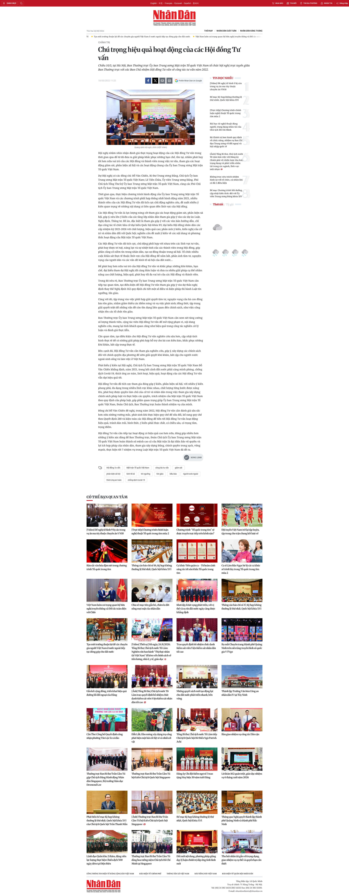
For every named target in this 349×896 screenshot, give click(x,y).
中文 (161, 3)
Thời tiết (218, 204)
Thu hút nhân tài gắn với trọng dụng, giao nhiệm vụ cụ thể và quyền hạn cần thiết (241, 860)
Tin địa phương (310, 3)
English (154, 3)
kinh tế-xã (131, 474)
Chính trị (104, 42)
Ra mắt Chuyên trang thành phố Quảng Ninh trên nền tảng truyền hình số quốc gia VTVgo (242, 648)
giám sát (178, 468)
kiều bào (173, 474)
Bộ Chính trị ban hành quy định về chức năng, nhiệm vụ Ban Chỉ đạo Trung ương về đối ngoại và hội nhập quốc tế (226, 142)
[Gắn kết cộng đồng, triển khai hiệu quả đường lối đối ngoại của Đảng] (107, 676)
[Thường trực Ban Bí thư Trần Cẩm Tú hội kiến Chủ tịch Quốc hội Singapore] (152, 759)
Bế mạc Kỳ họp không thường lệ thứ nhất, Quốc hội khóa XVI (226, 98)
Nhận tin (328, 3)
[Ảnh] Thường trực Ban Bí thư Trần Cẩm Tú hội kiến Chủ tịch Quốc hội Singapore (150, 820)
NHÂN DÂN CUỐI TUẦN (226, 31)
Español (187, 3)
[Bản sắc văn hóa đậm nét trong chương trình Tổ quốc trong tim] (107, 551)
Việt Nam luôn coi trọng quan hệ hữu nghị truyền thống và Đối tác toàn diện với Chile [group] (169, 36)
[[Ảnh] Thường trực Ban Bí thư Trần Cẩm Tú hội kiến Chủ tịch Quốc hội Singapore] (152, 802)
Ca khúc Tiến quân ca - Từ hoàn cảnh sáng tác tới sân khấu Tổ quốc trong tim (196, 569)
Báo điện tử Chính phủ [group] (150, 873)
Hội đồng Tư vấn (113, 468)
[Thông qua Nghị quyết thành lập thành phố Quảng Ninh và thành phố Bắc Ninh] (242, 802)
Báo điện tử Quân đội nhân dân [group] (237, 873)
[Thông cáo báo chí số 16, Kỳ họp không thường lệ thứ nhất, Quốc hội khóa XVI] (152, 551)
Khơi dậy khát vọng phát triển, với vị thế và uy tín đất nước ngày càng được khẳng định (196, 608)
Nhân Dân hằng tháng (251, 31)
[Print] (169, 81)
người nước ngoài (190, 474)
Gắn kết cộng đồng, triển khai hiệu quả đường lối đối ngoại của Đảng (107, 693)
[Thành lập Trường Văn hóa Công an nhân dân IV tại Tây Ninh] (242, 676)
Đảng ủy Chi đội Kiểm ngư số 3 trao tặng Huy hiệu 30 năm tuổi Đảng (195, 775)
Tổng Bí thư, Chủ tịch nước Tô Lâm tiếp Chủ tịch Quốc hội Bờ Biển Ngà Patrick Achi (197, 738)
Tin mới (293, 3)
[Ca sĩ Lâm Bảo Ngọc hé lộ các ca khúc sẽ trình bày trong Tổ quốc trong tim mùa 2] (242, 551)
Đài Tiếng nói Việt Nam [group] (206, 873)
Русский (178, 3)
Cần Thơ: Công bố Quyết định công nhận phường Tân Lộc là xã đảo (105, 736)
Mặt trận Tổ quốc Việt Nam (138, 468)
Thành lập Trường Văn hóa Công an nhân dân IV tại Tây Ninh (240, 693)
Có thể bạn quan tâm (107, 497)
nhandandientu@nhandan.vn (248, 891)
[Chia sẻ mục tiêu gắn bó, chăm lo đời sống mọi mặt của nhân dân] (152, 590)
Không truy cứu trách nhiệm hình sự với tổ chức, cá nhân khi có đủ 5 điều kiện (226, 179)
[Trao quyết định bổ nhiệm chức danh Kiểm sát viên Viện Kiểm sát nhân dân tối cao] (197, 629)
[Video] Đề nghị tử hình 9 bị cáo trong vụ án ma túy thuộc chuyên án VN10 (226, 86)
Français (168, 3)
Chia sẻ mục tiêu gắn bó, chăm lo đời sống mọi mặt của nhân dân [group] (243, 36)
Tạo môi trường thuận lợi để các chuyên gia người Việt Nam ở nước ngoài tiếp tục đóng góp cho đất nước (107, 648)
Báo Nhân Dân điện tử (174, 18)
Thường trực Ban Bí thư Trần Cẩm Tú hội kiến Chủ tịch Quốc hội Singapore (151, 775)
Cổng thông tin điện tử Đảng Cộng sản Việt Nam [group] (110, 873)
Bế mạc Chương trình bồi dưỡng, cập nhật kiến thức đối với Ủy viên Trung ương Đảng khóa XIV (226, 193)
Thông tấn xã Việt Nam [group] (178, 873)
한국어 (196, 3)
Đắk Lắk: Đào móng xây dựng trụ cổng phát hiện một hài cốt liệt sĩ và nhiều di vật (152, 738)
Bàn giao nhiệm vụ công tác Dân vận (240, 734)
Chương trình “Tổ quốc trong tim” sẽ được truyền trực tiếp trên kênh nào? (195, 531)
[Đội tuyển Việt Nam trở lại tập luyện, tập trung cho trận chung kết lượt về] (242, 515)
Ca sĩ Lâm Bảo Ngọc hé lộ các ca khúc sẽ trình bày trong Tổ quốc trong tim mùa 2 (241, 569)
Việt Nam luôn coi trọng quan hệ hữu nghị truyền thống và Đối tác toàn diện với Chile (106, 608)
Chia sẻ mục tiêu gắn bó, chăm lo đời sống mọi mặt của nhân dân (150, 606)
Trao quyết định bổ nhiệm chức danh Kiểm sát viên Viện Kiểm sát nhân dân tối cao (196, 648)
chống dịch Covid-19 (136, 480)
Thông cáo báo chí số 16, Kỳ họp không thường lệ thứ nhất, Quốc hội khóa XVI (152, 567)
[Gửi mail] (162, 81)
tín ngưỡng (145, 474)
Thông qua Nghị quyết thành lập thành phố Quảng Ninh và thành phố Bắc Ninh (242, 820)
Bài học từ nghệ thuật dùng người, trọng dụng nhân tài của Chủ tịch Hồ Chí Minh (225, 126)
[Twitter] (155, 81)
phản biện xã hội (113, 474)
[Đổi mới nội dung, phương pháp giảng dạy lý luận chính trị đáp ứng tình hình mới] (197, 841)
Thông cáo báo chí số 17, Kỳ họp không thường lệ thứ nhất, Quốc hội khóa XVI (241, 606)
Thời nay (208, 31)
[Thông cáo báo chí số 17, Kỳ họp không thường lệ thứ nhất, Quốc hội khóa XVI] (242, 590)
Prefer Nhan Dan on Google (190, 81)
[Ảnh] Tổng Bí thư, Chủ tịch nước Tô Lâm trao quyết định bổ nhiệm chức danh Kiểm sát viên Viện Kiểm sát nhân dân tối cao (152, 697)
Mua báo (279, 3)
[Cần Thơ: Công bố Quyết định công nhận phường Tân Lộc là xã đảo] (107, 719)
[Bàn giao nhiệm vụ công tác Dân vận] (242, 719)
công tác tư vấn (162, 468)
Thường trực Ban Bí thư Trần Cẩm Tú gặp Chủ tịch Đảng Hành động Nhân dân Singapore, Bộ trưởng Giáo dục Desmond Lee (106, 779)
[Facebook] (148, 81)
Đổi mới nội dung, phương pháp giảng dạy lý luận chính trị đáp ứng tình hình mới (196, 860)
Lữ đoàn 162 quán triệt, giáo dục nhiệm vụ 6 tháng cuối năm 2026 (242, 775)
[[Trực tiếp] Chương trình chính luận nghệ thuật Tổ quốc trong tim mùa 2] (152, 515)
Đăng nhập (344, 3)
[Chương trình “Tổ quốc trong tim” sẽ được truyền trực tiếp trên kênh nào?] (197, 515)
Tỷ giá (230, 204)
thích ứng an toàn (113, 480)
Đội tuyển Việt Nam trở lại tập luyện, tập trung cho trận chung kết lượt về (240, 531)
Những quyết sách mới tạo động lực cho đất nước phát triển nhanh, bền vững (195, 695)
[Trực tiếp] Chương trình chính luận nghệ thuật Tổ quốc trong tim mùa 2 (225, 113)
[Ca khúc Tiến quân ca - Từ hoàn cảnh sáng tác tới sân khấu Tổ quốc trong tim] (197, 551)
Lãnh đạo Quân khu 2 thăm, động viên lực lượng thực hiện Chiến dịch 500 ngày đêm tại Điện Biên (106, 860)
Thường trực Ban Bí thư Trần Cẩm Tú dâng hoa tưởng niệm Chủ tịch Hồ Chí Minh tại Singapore (151, 860)
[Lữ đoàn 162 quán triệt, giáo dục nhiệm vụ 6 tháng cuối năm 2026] (242, 759)
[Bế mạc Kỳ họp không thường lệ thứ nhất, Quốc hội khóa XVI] (197, 802)
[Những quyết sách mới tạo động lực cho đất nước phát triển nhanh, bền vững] (197, 676)
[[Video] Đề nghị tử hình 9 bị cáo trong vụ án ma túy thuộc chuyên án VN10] (107, 515)
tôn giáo (160, 474)
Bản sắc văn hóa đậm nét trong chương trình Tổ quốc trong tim (107, 567)
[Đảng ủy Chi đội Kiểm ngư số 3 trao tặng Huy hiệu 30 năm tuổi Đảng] (197, 759)
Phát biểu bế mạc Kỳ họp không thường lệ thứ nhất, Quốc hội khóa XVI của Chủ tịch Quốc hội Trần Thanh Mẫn (107, 820)
